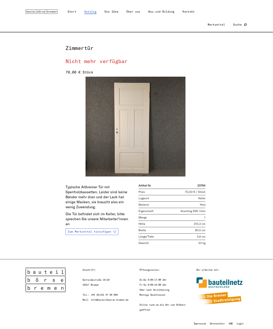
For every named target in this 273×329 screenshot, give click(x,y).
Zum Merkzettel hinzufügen (89, 231)
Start (72, 11)
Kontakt (188, 11)
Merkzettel (216, 24)
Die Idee (112, 11)
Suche (238, 24)
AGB (231, 323)
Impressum (200, 323)
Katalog (90, 11)
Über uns (133, 11)
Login (240, 323)
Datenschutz (217, 323)
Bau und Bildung (161, 11)
